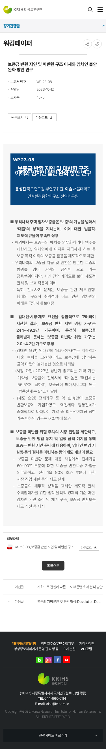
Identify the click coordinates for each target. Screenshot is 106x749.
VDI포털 (86, 649)
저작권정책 (86, 643)
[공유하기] (87, 43)
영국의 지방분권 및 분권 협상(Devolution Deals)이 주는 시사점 (70, 601)
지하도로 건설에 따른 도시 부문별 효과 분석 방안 (69, 587)
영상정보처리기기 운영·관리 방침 (36, 649)
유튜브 (66, 659)
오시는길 (69, 649)
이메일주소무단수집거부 (57, 643)
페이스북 (57, 659)
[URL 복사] (97, 43)
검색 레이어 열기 (90, 9)
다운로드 (42, 117)
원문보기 (17, 117)
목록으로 (53, 566)
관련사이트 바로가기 (53, 735)
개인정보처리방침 (24, 643)
